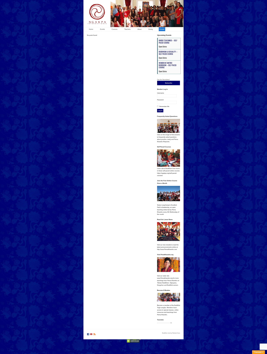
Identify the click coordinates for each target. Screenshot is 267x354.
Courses (114, 29)
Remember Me (164, 106)
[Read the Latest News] (168, 231)
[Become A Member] (168, 297)
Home (91, 29)
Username (160, 93)
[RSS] (94, 333)
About (139, 29)
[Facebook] (88, 333)
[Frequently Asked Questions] (168, 132)
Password (160, 100)
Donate (161, 29)
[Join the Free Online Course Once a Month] (168, 193)
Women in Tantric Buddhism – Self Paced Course (167, 65)
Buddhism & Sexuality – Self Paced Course (168, 52)
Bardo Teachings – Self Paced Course (168, 41)
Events (102, 29)
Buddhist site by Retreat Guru (171, 333)
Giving (150, 29)
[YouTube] (91, 333)
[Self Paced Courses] (168, 166)
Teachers (127, 29)
